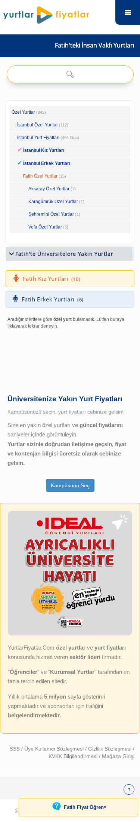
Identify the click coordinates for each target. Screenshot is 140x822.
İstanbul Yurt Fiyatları (48, 137)
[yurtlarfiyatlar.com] (58, 13)
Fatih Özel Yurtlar (40, 176)
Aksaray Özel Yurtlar (48, 188)
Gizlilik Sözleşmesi (110, 749)
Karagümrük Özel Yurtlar (53, 201)
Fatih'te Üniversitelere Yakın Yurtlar (64, 253)
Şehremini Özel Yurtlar (51, 214)
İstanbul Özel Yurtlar (37, 125)
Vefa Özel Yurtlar (45, 227)
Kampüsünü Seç (70, 485)
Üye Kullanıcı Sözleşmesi (54, 749)
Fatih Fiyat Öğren (85, 807)
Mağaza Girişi (118, 756)
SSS (15, 749)
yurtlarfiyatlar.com (127, 12)
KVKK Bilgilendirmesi (74, 756)
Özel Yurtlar (23, 112)
